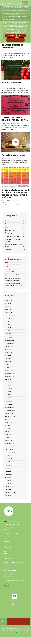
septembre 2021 (10, 453)
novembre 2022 (10, 410)
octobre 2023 (9, 380)
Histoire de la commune (12, 236)
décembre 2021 (10, 444)
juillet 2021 (8, 459)
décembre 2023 (10, 374)
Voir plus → (11, 57)
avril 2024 (8, 361)
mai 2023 (8, 395)
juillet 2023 (8, 389)
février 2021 (8, 474)
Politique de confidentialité (16, 40)
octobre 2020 (9, 486)
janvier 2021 (8, 477)
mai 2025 (8, 325)
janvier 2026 (8, 313)
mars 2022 (8, 434)
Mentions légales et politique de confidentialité (12, 628)
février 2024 (8, 367)
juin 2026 (8, 303)
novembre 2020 (10, 483)
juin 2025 (8, 322)
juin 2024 (8, 355)
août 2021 (8, 456)
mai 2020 (8, 489)
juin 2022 (8, 425)
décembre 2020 (10, 480)
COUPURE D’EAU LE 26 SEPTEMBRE (12, 46)
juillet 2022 (8, 422)
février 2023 (8, 401)
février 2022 (8, 437)
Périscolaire (8, 249)
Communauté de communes (13, 224)
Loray (19, 50)
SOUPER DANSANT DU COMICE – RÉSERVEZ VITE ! (14, 118)
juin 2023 (8, 392)
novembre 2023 (10, 377)
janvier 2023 (8, 404)
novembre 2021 (10, 447)
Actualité (13, 50)
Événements (8, 233)
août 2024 (8, 349)
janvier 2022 (8, 441)
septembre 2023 (10, 383)
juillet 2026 (8, 300)
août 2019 (8, 495)
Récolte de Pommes (11, 82)
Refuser (21, 35)
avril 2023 (8, 398)
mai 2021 (8, 465)
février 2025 (8, 334)
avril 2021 (8, 468)
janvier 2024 (8, 370)
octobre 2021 (9, 450)
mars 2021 (8, 471)
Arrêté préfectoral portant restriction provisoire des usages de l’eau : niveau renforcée (15, 194)
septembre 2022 (10, 416)
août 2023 (8, 386)
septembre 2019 (10, 492)
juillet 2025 (8, 319)
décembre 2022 (10, 407)
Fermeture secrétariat (13, 155)
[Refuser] (29, 21)
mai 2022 (8, 428)
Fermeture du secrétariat (12, 275)
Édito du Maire (9, 230)
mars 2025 (8, 331)
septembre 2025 (10, 316)
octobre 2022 (9, 413)
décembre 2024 (10, 340)
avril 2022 (8, 431)
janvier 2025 (8, 337)
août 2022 (8, 419)
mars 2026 (8, 310)
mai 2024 (8, 358)
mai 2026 (8, 306)
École (12, 86)
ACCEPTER (10, 35)
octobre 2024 (9, 346)
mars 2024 (8, 364)
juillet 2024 (8, 352)
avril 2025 (8, 328)
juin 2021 (8, 462)
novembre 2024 (10, 343)
